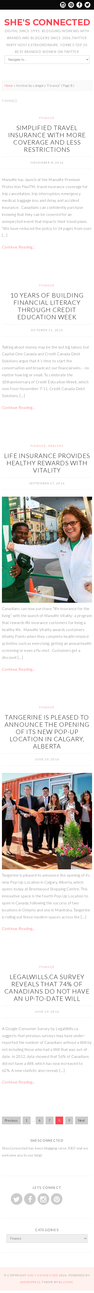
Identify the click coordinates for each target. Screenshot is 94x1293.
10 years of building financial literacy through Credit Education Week (47, 305)
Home (9, 85)
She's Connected (47, 22)
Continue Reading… (18, 247)
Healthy (56, 446)
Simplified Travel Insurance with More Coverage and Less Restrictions (47, 138)
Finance (47, 118)
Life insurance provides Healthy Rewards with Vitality (47, 463)
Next (81, 1120)
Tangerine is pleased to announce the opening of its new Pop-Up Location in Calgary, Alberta (47, 731)
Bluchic (66, 1282)
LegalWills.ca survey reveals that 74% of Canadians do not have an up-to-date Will (47, 987)
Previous (11, 1120)
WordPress (30, 1282)
